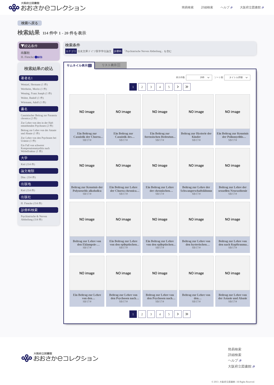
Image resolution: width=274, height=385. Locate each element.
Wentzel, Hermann (34, 84)
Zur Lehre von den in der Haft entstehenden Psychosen (37, 124)
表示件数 (180, 77)
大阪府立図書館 (250, 7)
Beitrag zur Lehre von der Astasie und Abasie (38, 132)
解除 (39, 57)
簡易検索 (188, 7)
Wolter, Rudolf (32, 98)
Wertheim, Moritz (34, 89)
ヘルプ (225, 7)
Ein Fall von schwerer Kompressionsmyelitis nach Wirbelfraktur (35, 148)
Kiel (28, 164)
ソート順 (218, 77)
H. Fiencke (31, 203)
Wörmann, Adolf (33, 102)
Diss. (28, 177)
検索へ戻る (29, 23)
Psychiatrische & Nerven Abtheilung (34, 218)
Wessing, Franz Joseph (36, 93)
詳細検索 (207, 7)
